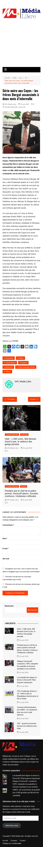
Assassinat (9, 358)
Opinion (23, 486)
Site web (6, 559)
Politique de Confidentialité (12, 843)
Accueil (5, 840)
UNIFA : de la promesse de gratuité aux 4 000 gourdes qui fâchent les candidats (26, 792)
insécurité (9, 367)
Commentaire (8, 525)
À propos (14, 840)
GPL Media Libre (10, 104)
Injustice (24, 363)
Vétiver (8, 371)
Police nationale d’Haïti (26, 367)
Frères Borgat (10, 363)
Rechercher (9, 606)
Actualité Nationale (11, 107)
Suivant (33, 399)
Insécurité (22, 107)
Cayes (21, 358)
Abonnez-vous (11, 825)
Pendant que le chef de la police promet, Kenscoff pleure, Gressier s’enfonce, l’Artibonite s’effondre (21, 493)
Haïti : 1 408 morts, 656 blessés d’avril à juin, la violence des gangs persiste (20, 441)
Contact (22, 840)
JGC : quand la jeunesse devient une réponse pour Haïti (27, 726)
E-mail (5, 548)
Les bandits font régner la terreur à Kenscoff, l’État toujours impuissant (27, 679)
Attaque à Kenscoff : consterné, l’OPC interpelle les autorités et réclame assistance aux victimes (25, 784)
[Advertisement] (21, 44)
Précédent (11, 399)
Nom (5, 538)
